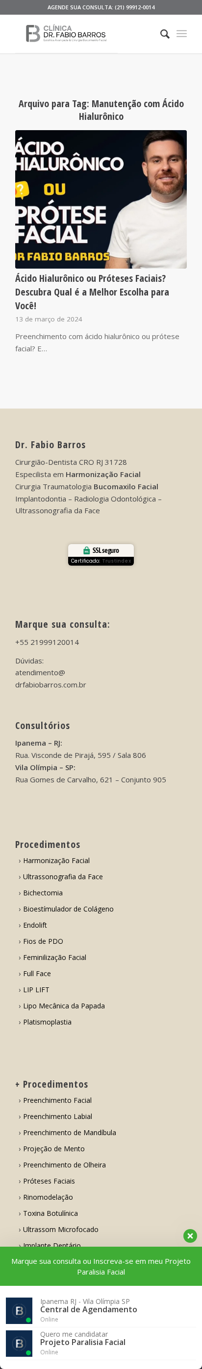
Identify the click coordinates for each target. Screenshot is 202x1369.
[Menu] (182, 34)
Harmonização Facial (56, 860)
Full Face (37, 973)
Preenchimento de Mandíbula (69, 1132)
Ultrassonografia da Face (63, 876)
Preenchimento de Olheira (64, 1164)
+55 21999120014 (47, 642)
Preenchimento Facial (57, 1100)
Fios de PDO (43, 941)
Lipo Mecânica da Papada (64, 1005)
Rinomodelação (48, 1197)
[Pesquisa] (160, 33)
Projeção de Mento (54, 1148)
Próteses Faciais (49, 1181)
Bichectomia (43, 892)
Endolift (35, 925)
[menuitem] (160, 33)
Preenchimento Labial (57, 1116)
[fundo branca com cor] (83, 33)
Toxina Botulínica (50, 1213)
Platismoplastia (47, 1022)
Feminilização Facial (54, 957)
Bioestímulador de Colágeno (68, 908)
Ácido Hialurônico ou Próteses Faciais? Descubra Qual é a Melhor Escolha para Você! (92, 292)
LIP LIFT (36, 989)
